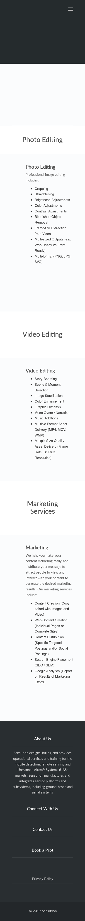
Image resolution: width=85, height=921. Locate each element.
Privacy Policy (42, 878)
